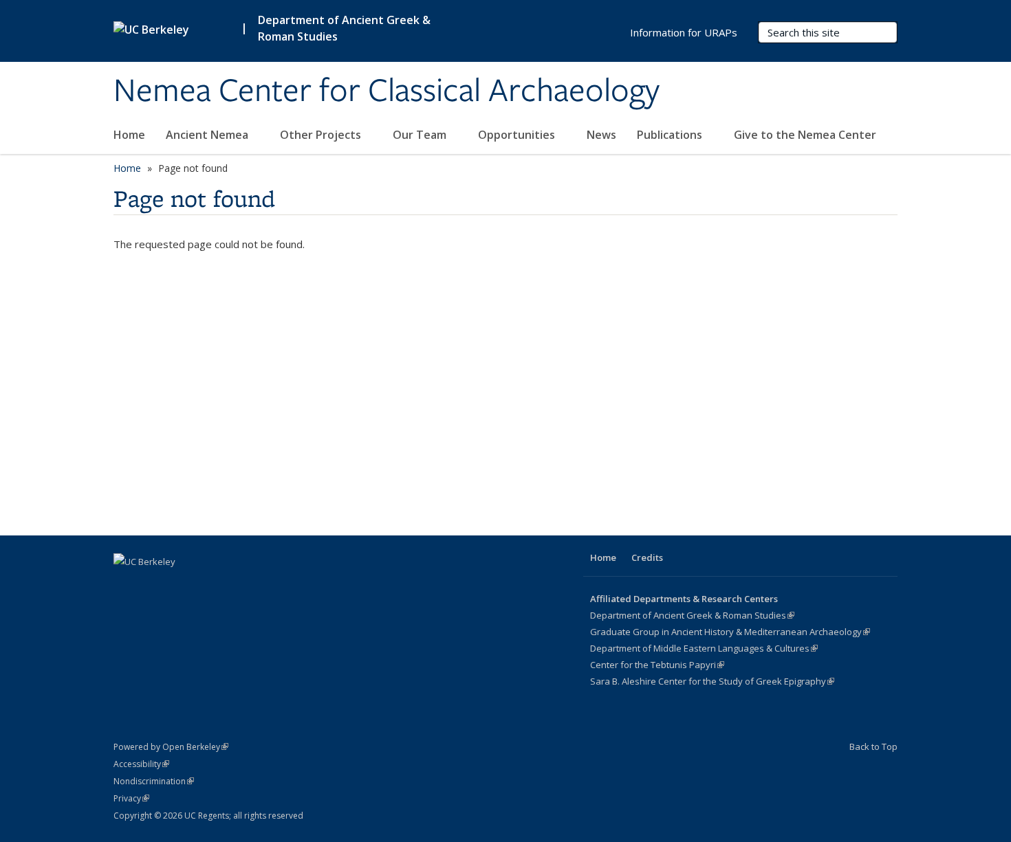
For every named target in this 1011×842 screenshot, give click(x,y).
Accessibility (141, 764)
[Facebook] (125, 585)
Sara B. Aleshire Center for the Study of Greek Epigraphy (712, 681)
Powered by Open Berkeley (170, 747)
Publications (671, 134)
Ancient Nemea (208, 134)
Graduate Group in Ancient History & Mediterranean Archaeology (730, 631)
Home (129, 134)
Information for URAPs (683, 32)
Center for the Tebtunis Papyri (657, 664)
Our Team (421, 134)
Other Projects (322, 134)
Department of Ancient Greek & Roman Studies (692, 615)
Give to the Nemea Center (805, 134)
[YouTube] (152, 585)
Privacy (131, 798)
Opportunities (518, 134)
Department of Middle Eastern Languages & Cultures (704, 648)
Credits (647, 557)
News (601, 134)
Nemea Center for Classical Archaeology (386, 91)
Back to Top (873, 746)
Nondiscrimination (153, 781)
